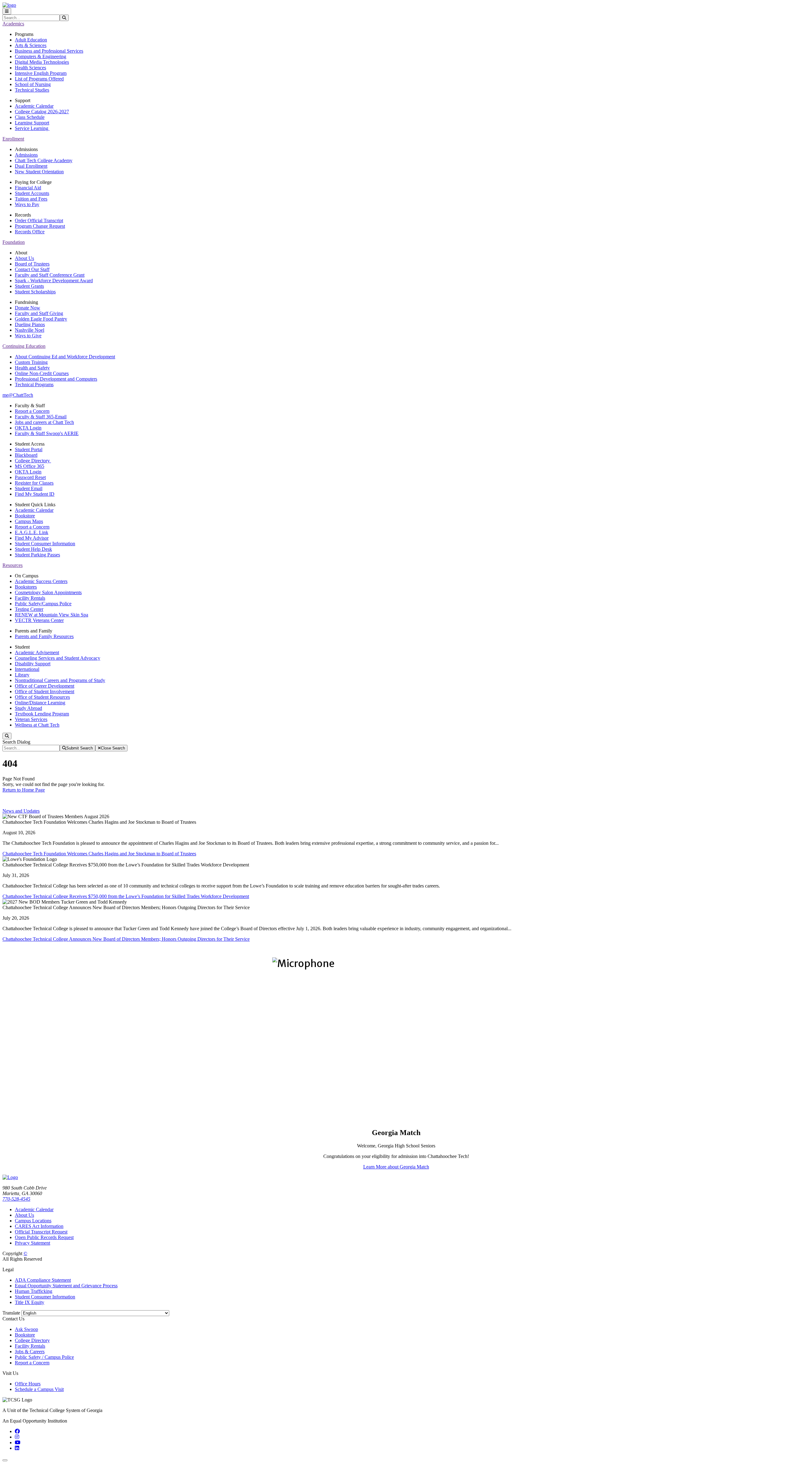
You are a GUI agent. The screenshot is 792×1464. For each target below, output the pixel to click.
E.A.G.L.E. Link (31, 532)
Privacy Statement (32, 1243)
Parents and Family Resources (44, 636)
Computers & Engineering (40, 56)
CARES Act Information (39, 1226)
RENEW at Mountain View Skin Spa (51, 614)
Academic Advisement (37, 652)
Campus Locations (33, 1220)
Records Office (30, 231)
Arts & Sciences (30, 45)
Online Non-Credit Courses (42, 373)
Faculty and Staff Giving (39, 313)
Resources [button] (12, 565)
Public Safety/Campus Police (43, 603)
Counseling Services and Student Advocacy (57, 658)
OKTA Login (28, 427)
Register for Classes (34, 483)
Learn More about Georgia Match (396, 1166)
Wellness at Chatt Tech (37, 725)
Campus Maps (29, 521)
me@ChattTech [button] (17, 395)
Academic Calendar (34, 106)
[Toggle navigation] (6, 11)
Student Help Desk (33, 549)
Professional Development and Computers (56, 379)
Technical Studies (32, 90)
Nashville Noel (29, 330)
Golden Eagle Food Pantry (41, 319)
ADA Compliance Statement (43, 1280)
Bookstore (25, 515)
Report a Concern (32, 411)
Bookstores (26, 586)
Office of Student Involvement (44, 691)
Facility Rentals (30, 598)
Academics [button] (13, 23)
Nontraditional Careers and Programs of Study (60, 680)
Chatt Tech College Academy (43, 160)
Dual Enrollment (31, 166)
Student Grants (29, 286)
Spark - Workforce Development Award (54, 280)
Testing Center (29, 609)
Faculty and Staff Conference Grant (49, 275)
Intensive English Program (41, 73)
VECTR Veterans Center (39, 620)
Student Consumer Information (45, 543)
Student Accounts (32, 193)
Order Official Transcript (39, 220)
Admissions (26, 155)
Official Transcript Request (41, 1231)
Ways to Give (28, 335)
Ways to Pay (27, 204)
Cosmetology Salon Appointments (48, 592)
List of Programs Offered (39, 78)
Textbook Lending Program (42, 713)
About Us (24, 258)
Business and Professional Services (49, 51)
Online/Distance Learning (40, 702)
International (27, 669)
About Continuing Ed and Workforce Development (65, 356)
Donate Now (27, 307)
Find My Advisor (32, 538)
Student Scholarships (35, 291)
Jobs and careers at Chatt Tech (44, 422)
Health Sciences (30, 67)
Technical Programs (34, 384)
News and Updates (21, 811)
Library (22, 674)
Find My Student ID (34, 494)
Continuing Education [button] (23, 346)
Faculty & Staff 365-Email (41, 416)
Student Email (28, 488)
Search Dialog (16, 742)
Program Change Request (40, 226)
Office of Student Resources (42, 697)
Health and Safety (32, 367)
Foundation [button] (13, 242)
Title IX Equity (29, 1302)
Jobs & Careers (30, 1351)
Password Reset (30, 477)
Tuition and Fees (31, 198)
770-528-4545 (16, 1199)
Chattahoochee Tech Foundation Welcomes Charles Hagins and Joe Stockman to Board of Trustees (99, 853)
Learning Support (32, 122)
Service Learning (32, 128)
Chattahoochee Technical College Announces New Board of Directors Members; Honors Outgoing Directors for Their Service (126, 939)
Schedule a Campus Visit (39, 1389)
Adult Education (31, 39)
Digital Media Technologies (42, 62)
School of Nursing (33, 84)
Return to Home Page (23, 789)
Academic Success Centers (41, 581)
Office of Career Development (44, 686)
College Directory (33, 460)
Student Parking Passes (37, 554)
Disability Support (32, 663)
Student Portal (28, 449)
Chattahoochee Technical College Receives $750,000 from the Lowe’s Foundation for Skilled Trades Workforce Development (125, 896)
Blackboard (26, 455)
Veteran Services (31, 719)
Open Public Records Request (44, 1237)
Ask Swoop (26, 1329)
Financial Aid (28, 187)
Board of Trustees (32, 263)
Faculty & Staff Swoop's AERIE (47, 433)
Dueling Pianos (30, 324)
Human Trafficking (33, 1291)
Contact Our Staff (32, 269)
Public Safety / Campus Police (44, 1357)
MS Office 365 (29, 466)
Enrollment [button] (13, 138)
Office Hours (28, 1383)
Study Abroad (28, 708)
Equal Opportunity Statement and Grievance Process (66, 1285)
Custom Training (31, 362)
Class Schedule (30, 117)
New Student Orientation (39, 171)
